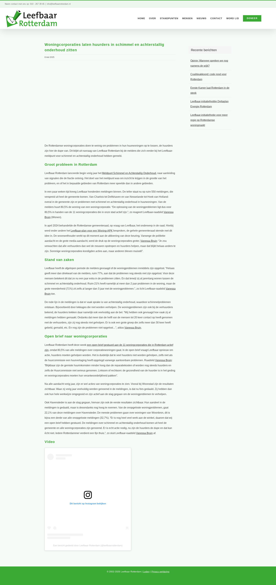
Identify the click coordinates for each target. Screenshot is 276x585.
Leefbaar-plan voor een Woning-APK (92, 230)
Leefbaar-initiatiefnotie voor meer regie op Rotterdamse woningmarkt (209, 120)
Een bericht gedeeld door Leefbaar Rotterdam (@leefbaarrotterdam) (88, 545)
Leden (146, 571)
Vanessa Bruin (148, 241)
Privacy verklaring (160, 571)
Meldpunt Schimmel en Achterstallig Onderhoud (129, 173)
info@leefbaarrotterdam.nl (59, 4)
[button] (266, 18)
